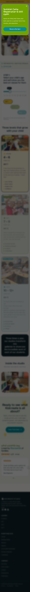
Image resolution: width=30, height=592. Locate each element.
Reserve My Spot (15, 29)
